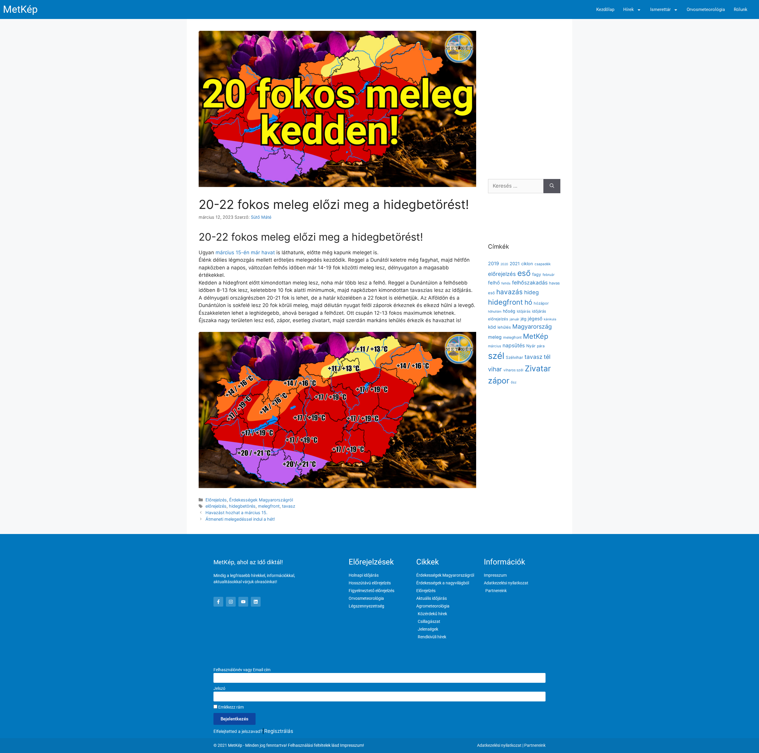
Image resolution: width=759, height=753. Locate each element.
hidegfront (505, 302)
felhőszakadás (530, 282)
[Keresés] (551, 186)
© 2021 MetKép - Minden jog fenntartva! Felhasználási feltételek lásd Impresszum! (288, 745)
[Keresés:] (515, 186)
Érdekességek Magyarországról (261, 499)
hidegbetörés (242, 506)
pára (541, 346)
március (494, 346)
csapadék (543, 264)
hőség (509, 311)
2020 (504, 264)
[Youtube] (243, 602)
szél (496, 356)
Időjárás (523, 311)
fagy (536, 274)
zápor (498, 380)
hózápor (541, 303)
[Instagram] (231, 602)
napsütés (514, 345)
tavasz (288, 506)
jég (523, 318)
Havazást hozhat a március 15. (236, 512)
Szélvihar (514, 357)
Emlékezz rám (230, 707)
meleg (495, 337)
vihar (495, 369)
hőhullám (494, 312)
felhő (494, 283)
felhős (506, 283)
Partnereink (535, 745)
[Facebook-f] (218, 602)
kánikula (550, 319)
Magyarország (532, 326)
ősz (513, 382)
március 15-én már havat (246, 252)
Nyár (530, 345)
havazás (509, 292)
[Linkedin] (256, 602)
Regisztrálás (278, 731)
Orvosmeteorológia (706, 9)
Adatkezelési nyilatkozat (499, 745)
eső (524, 273)
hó (528, 302)
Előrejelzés (216, 499)
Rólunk (740, 9)
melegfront (269, 506)
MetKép (20, 9)
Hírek (628, 9)
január (514, 319)
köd (492, 327)
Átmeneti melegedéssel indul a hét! (240, 519)
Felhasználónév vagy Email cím (241, 669)
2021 (515, 263)
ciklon (527, 263)
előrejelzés (216, 506)
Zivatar (538, 368)
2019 (493, 263)
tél (547, 356)
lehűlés (504, 327)
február (548, 274)
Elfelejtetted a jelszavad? (237, 731)
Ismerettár (660, 9)
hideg (531, 292)
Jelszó (219, 688)
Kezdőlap (605, 9)
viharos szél (513, 370)
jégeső (535, 319)
